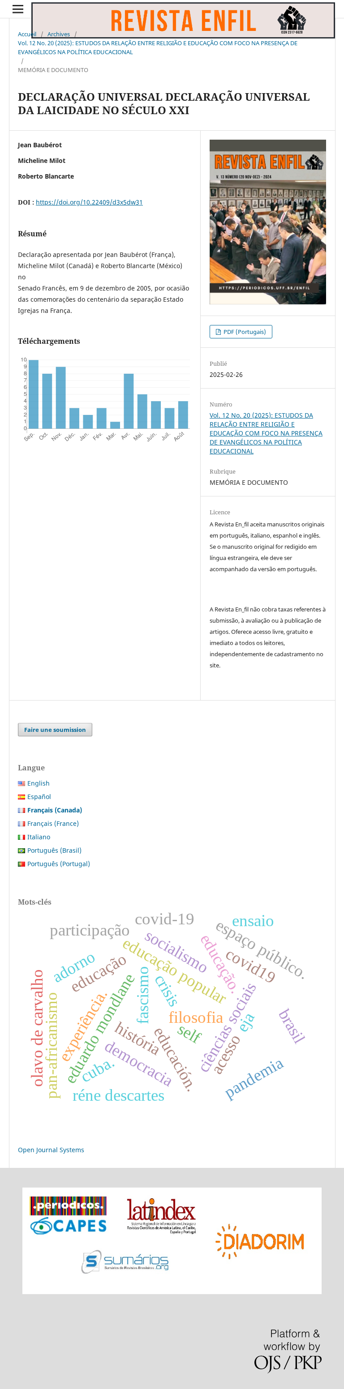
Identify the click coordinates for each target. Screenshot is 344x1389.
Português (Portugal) (58, 863)
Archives (58, 34)
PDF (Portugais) (244, 332)
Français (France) (53, 823)
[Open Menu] (18, 9)
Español (39, 796)
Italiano (38, 837)
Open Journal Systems (51, 1149)
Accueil (27, 34)
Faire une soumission (55, 730)
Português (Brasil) (54, 850)
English (38, 783)
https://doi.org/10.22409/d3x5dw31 (89, 202)
